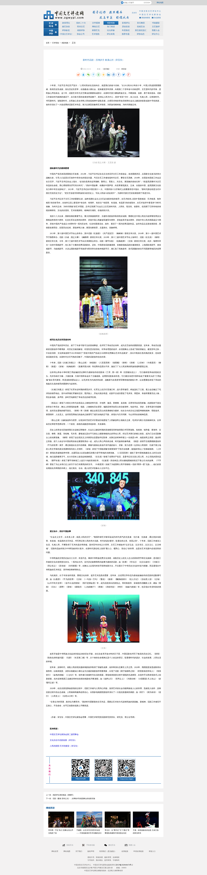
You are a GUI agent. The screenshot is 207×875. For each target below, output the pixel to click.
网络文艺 (96, 27)
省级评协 (81, 30)
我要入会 (156, 30)
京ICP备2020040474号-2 (124, 865)
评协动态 (140, 34)
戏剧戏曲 (111, 23)
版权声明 (90, 851)
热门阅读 (111, 27)
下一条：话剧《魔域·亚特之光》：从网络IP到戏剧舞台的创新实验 (70, 798)
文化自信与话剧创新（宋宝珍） (63, 740)
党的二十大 (81, 23)
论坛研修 (111, 30)
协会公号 (81, 34)
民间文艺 (81, 27)
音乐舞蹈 (141, 23)
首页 (47, 43)
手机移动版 (90, 845)
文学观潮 (96, 23)
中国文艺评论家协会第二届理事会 (64, 734)
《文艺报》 (106, 69)
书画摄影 (156, 23)
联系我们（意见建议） (107, 851)
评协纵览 (66, 30)
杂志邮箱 (157, 18)
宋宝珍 (123, 69)
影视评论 (126, 23)
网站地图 (160, 2)
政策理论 (66, 23)
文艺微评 (156, 27)
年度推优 (126, 30)
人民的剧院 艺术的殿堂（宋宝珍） (64, 746)
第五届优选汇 (141, 30)
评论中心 (155, 34)
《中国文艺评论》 (66, 34)
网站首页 (55, 851)
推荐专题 (125, 34)
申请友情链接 (138, 851)
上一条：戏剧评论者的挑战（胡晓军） (60, 795)
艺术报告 (96, 34)
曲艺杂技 (66, 27)
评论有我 (111, 34)
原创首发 (126, 27)
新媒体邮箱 (146, 18)
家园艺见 (96, 30)
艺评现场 (55, 43)
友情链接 (124, 851)
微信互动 (112, 845)
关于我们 (78, 851)
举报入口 (152, 851)
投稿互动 (141, 27)
